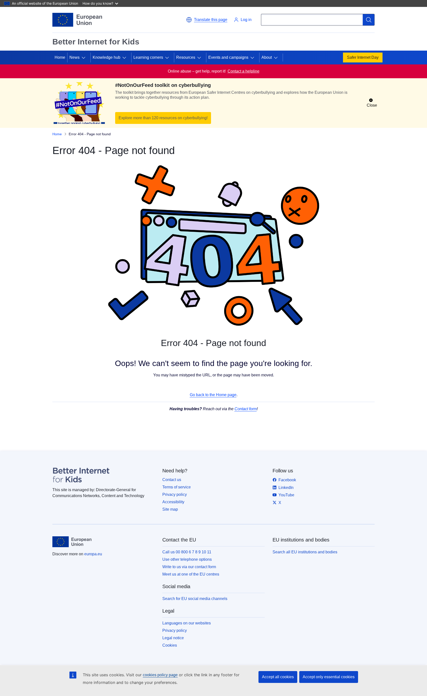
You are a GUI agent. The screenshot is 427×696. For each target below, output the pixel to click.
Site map (170, 509)
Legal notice (173, 638)
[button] (206, 20)
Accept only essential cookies (329, 677)
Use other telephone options (187, 559)
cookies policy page (160, 675)
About (266, 57)
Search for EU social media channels (194, 599)
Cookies (169, 645)
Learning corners (148, 57)
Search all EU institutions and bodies (305, 552)
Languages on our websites (186, 623)
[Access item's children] (85, 57)
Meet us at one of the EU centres (190, 574)
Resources (185, 57)
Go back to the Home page (213, 395)
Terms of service (176, 487)
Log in (246, 20)
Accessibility (173, 502)
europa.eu (93, 554)
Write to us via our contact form (189, 567)
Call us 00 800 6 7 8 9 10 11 (186, 552)
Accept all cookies (278, 677)
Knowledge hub (106, 57)
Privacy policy (174, 494)
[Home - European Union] (77, 20)
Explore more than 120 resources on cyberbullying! (163, 118)
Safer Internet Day (363, 57)
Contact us (171, 480)
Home (60, 57)
